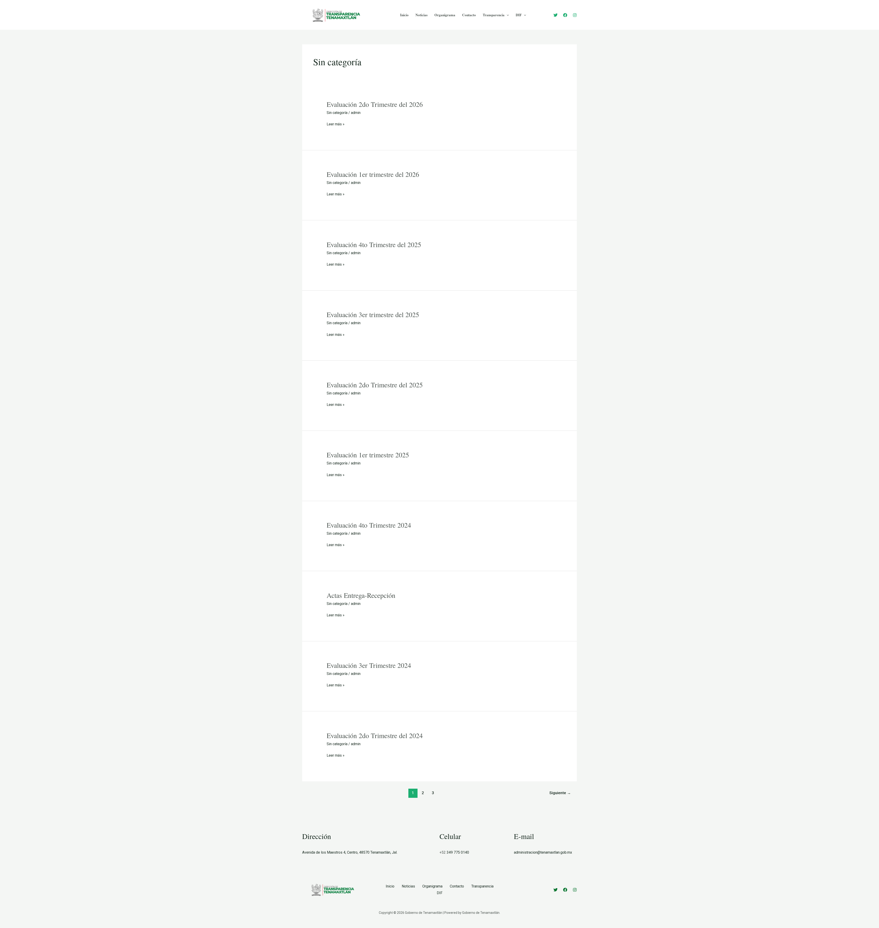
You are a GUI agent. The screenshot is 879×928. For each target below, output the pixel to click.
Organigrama (444, 14)
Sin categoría (337, 113)
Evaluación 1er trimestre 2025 (368, 454)
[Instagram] (575, 15)
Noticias (421, 14)
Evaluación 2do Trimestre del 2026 (375, 104)
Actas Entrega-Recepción (361, 595)
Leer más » (336, 124)
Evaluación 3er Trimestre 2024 (369, 665)
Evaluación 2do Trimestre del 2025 (375, 384)
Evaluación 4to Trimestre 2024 (369, 524)
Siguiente (560, 792)
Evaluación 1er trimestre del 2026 (373, 174)
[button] (507, 15)
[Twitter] (555, 15)
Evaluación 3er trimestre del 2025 (373, 314)
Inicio (404, 14)
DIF (519, 14)
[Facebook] (565, 15)
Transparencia (494, 14)
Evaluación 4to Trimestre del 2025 (374, 244)
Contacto (469, 14)
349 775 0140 (458, 852)
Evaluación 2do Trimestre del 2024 (375, 735)
